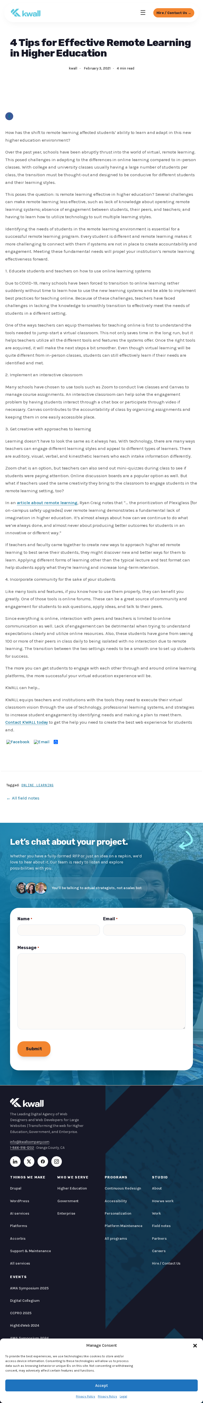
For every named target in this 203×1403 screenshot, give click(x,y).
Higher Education (72, 1188)
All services (20, 1263)
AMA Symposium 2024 (29, 1338)
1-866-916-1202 (22, 1148)
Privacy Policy (85, 1396)
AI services (19, 1213)
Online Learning (37, 785)
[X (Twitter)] (29, 1161)
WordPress (19, 1201)
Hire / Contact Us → (173, 13)
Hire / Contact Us (166, 1263)
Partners (159, 1238)
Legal (123, 1396)
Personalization (118, 1213)
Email (110, 918)
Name (24, 918)
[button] (195, 1345)
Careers (159, 1251)
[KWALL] (25, 13)
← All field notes (22, 798)
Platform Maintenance (123, 1226)
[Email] (41, 742)
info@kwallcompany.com (29, 1142)
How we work (163, 1201)
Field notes (161, 1226)
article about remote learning (47, 502)
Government (68, 1201)
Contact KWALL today (26, 722)
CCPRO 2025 (20, 1313)
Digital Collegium (25, 1300)
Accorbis (17, 1238)
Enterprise (66, 1213)
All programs (116, 1238)
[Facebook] (9, 116)
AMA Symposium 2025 (29, 1288)
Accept (101, 1385)
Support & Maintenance (30, 1251)
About (157, 1188)
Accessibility (116, 1201)
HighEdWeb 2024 (24, 1325)
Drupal (15, 1188)
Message (28, 947)
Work (156, 1213)
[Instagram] (56, 1161)
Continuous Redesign (123, 1188)
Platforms (18, 1226)
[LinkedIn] (15, 1161)
